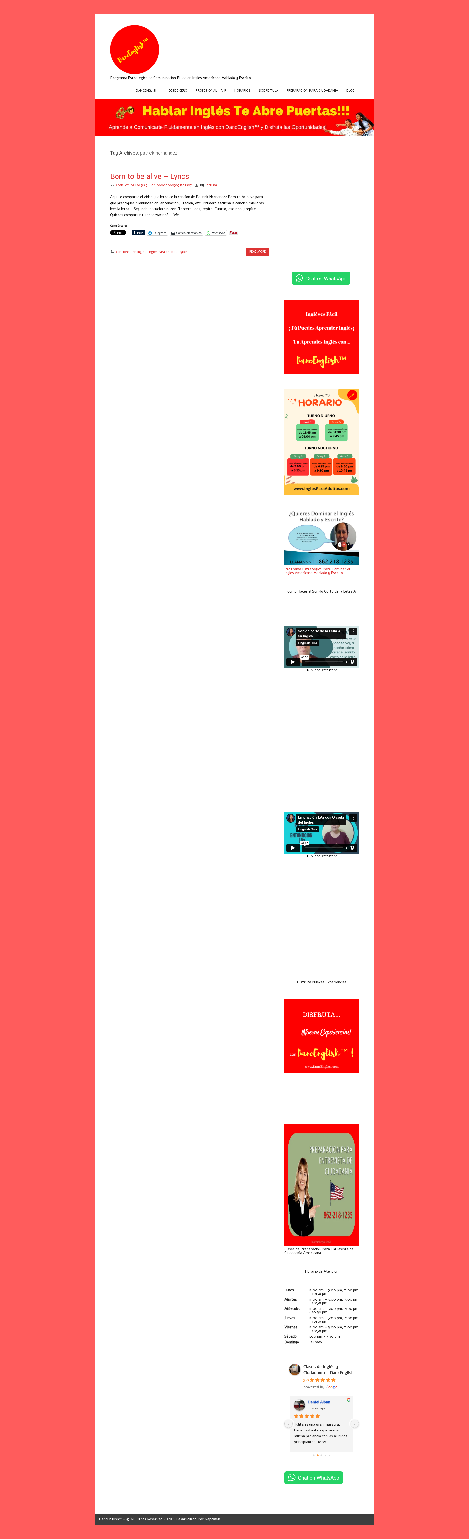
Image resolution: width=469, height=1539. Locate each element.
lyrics (184, 251)
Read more (257, 252)
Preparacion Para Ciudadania (312, 90)
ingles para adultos (163, 251)
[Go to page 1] (318, 1455)
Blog (350, 90)
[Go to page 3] (325, 1455)
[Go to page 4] (329, 1455)
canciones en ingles (131, 251)
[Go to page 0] (313, 1455)
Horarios (242, 90)
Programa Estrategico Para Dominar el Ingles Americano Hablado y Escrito (317, 571)
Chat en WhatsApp (325, 278)
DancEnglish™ (148, 90)
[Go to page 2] (322, 1455)
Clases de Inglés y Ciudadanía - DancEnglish (328, 1370)
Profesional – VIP (211, 90)
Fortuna (211, 185)
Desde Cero (178, 90)
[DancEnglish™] (134, 72)
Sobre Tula (268, 90)
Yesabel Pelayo (321, 1402)
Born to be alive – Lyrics (149, 176)
